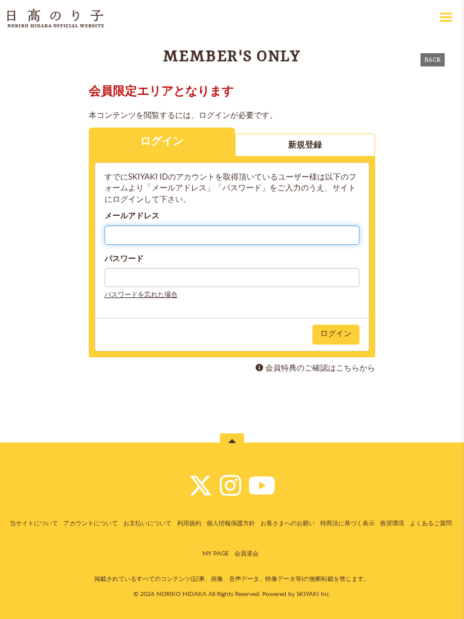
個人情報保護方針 (231, 523)
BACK (432, 59)
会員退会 (246, 554)
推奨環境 (392, 523)
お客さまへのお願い (287, 523)
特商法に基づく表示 (347, 523)
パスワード (124, 259)
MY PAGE (215, 554)
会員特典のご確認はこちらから (320, 368)
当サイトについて (34, 523)
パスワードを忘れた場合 (141, 294)
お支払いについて (147, 523)
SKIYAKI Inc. (313, 594)
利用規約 (189, 523)
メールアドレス (132, 216)
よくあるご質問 (431, 523)
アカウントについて (90, 523)
